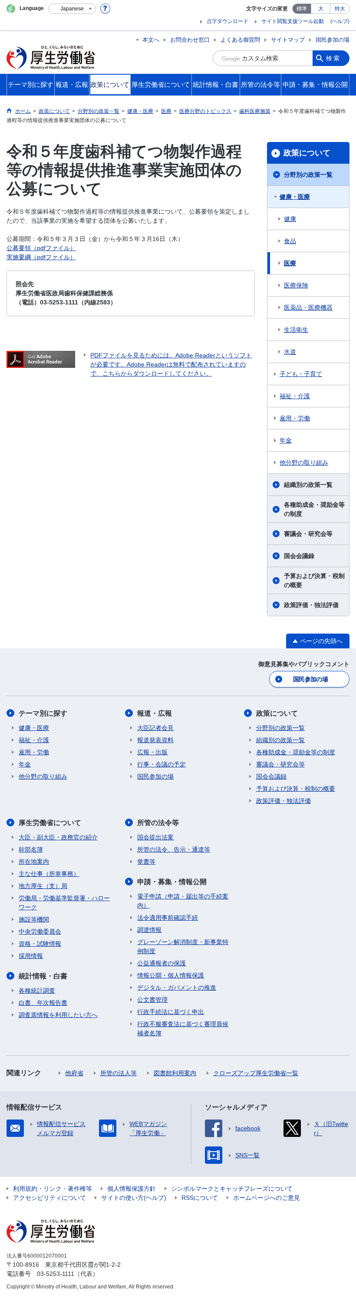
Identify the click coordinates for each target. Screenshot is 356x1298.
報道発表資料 (155, 740)
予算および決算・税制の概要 (314, 580)
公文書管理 (152, 999)
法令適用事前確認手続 (167, 917)
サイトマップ (288, 40)
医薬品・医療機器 (308, 307)
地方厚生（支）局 (43, 885)
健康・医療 (295, 196)
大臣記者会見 (155, 727)
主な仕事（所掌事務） (49, 873)
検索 (333, 58)
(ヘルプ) (339, 21)
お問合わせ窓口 (190, 40)
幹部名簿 (31, 849)
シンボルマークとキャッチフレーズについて (232, 1188)
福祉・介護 (295, 396)
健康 (290, 218)
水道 (290, 351)
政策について (306, 153)
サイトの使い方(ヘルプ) (133, 1197)
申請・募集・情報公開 (172, 881)
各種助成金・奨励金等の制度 (314, 509)
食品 (290, 241)
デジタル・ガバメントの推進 (176, 987)
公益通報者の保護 (161, 963)
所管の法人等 (118, 1073)
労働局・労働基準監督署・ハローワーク (64, 903)
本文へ (150, 40)
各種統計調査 (37, 990)
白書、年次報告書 (43, 1002)
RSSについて (199, 1197)
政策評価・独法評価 (311, 604)
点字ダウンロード (227, 21)
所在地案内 (34, 861)
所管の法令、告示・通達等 (173, 849)
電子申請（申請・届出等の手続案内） (182, 901)
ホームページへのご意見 (266, 1197)
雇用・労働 (295, 418)
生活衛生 (296, 329)
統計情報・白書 (43, 976)
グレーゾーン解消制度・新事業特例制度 (182, 946)
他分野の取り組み (304, 462)
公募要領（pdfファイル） (41, 247)
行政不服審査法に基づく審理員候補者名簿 (182, 1029)
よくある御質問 (240, 40)
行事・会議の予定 (161, 764)
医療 (290, 263)
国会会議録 (299, 555)
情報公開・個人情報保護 (170, 975)
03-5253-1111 (55, 1273)
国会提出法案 (155, 837)
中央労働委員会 (40, 931)
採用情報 (31, 955)
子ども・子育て (301, 373)
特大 (340, 9)
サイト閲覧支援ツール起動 (292, 21)
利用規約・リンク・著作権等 (52, 1188)
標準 (302, 9)
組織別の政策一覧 (308, 484)
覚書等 (146, 861)
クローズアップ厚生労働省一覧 (255, 1073)
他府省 (74, 1073)
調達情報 (149, 929)
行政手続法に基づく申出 (170, 1011)
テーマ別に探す (43, 713)
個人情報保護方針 (131, 1188)
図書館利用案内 (175, 1073)
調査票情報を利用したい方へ (58, 1014)
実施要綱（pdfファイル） (41, 257)
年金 (286, 440)
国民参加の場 (332, 40)
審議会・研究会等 (308, 533)
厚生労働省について (50, 822)
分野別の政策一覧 (308, 174)
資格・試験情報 (40, 943)
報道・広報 (154, 713)
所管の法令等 (158, 822)
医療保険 (296, 285)
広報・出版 (152, 752)
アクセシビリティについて (49, 1197)
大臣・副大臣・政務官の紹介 (58, 837)
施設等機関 (34, 919)
